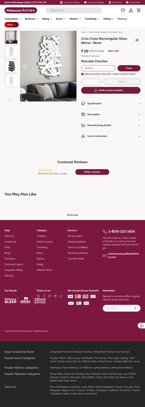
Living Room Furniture (61, 351)
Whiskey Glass (99, 374)
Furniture (41, 236)
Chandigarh (101, 390)
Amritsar (90, 390)
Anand (98, 387)
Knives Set (113, 377)
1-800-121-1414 (121, 231)
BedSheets (87, 358)
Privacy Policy (75, 236)
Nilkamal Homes (25, 331)
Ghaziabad (124, 390)
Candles (117, 361)
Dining (40, 264)
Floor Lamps (100, 358)
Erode (74, 393)
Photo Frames (105, 361)
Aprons (123, 377)
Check (129, 68)
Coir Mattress (85, 367)
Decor (40, 253)
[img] (38, 296)
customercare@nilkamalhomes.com (123, 255)
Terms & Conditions (78, 247)
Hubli (136, 387)
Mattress (122, 19)
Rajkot (91, 387)
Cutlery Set (101, 377)
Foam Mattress (70, 367)
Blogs (8, 253)
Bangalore (108, 387)
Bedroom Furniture (82, 351)
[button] (139, 10)
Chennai (136, 390)
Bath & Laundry (45, 241)
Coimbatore (56, 393)
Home (83, 32)
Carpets (54, 358)
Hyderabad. (91, 393)
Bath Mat (127, 361)
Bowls (73, 380)
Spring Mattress (101, 367)
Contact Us (10, 241)
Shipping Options (76, 241)
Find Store (10, 258)
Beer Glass (63, 380)
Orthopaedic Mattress (122, 367)
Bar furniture (123, 351)
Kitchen (40, 258)
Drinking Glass (83, 374)
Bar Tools (75, 377)
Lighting (124, 358)
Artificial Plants (89, 361)
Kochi (73, 390)
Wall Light (113, 358)
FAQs (7, 247)
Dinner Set (69, 374)
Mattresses (55, 367)
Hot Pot (112, 374)
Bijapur (65, 390)
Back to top (72, 215)
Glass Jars (122, 374)
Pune (52, 387)
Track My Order (76, 258)
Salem (66, 393)
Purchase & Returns (78, 253)
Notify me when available (111, 90)
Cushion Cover (64, 361)
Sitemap (9, 275)
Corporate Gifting (14, 270)
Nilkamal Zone (44, 270)
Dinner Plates (56, 374)
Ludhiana (113, 390)
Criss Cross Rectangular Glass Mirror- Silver (106, 32)
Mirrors (62, 358)
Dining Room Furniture (104, 351)
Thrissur (81, 390)
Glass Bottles (88, 377)
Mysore (119, 387)
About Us (9, 236)
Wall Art (76, 361)
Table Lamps (74, 358)
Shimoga (128, 387)
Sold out (122, 82)
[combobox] (74, 10)
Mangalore (55, 390)
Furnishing (42, 247)
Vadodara (75, 387)
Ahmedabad (62, 387)
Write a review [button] (92, 172)
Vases (136, 361)
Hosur (81, 393)
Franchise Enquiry (14, 264)
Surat (84, 387)
